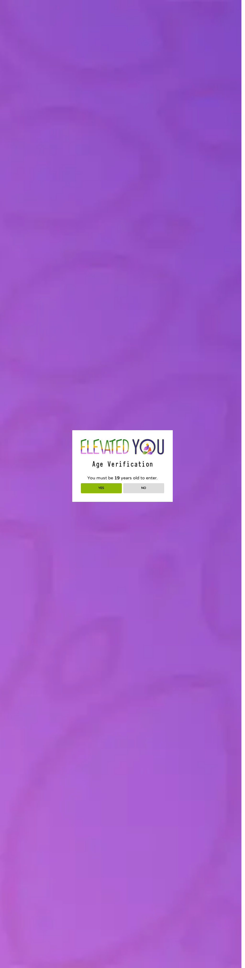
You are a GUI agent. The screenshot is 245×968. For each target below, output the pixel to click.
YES (101, 488)
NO (143, 488)
